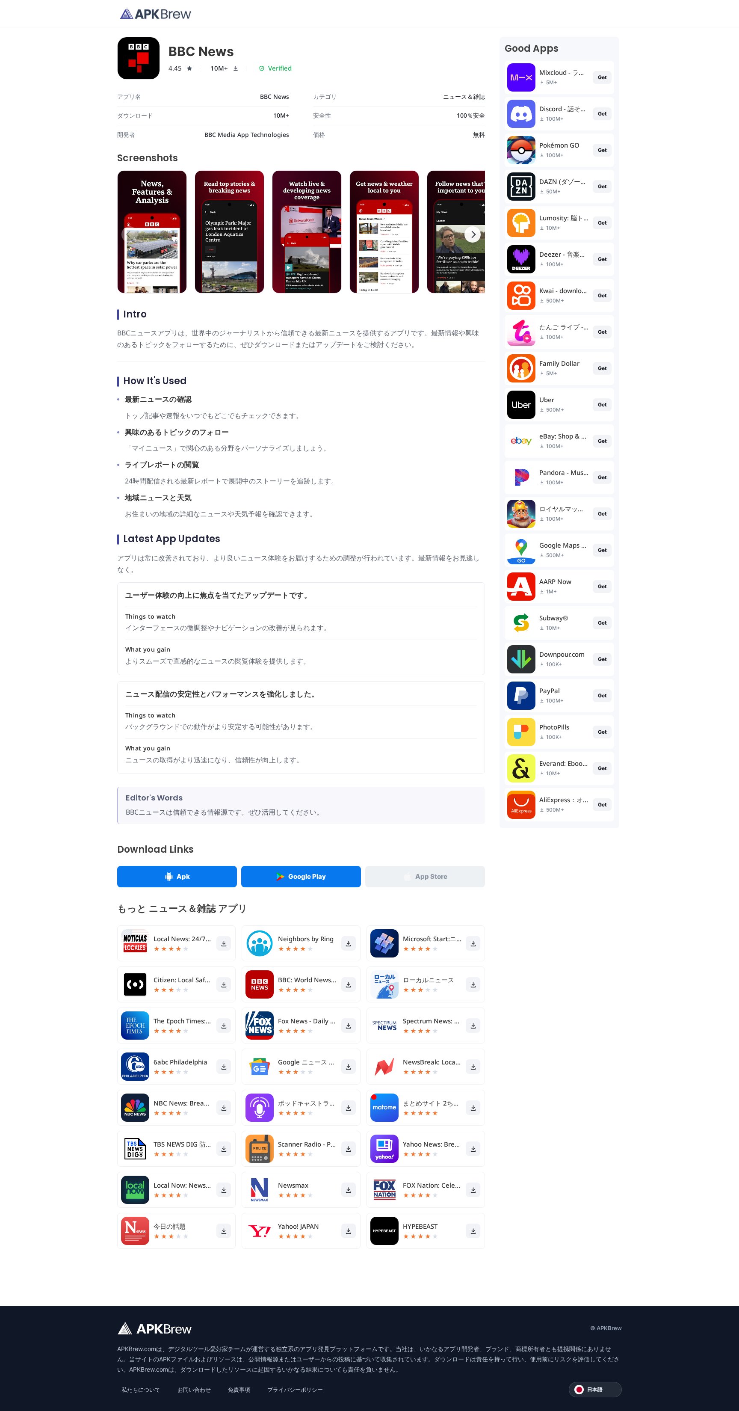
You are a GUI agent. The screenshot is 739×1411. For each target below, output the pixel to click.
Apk (183, 876)
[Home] (155, 14)
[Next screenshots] (472, 234)
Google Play (307, 876)
